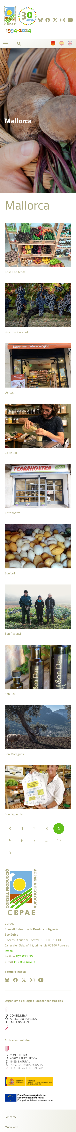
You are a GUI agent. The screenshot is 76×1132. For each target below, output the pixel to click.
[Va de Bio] (38, 426)
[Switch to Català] (54, 44)
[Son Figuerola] (38, 787)
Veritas (9, 392)
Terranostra (12, 513)
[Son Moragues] (38, 727)
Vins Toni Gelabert (16, 332)
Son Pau (10, 693)
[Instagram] (62, 19)
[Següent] (10, 852)
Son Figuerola (14, 814)
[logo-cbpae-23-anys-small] (20, 19)
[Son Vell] (38, 546)
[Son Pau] (38, 667)
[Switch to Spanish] (62, 44)
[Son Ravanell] (38, 606)
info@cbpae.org (24, 961)
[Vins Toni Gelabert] (38, 305)
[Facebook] (47, 20)
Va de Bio (11, 452)
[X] (55, 20)
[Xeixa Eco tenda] (38, 245)
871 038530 (24, 956)
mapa (9, 950)
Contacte (11, 1117)
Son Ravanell (13, 633)
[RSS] (40, 20)
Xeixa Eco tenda (15, 272)
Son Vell (10, 573)
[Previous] (10, 828)
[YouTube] (70, 20)
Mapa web (11, 1127)
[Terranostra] (38, 486)
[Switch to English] (70, 44)
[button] (5, 43)
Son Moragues (14, 754)
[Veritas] (38, 365)
